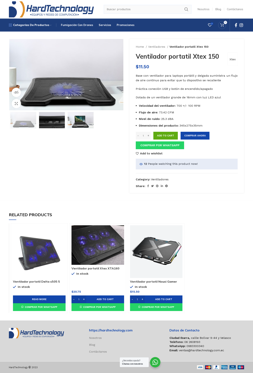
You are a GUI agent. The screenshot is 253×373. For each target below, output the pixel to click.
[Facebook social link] (236, 25)
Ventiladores (157, 46)
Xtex (232, 59)
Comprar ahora (195, 135)
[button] (160, 145)
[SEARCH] (186, 9)
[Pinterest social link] (157, 186)
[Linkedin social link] (162, 186)
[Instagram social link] (241, 25)
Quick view (62, 231)
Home (140, 46)
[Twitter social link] (152, 186)
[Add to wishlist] (62, 239)
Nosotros (95, 338)
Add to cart (165, 135)
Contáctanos (98, 351)
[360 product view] (16, 92)
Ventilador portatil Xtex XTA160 (95, 268)
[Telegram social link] (166, 186)
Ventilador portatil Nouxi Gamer (153, 281)
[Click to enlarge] (16, 103)
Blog (92, 344)
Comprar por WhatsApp (159, 145)
